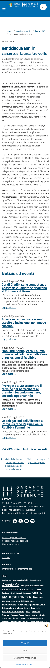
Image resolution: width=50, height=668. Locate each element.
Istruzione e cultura (19, 621)
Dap (4, 596)
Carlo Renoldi (27, 589)
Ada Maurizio (6, 580)
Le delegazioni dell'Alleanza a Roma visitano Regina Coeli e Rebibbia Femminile (22, 424)
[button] (45, 625)
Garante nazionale (10, 544)
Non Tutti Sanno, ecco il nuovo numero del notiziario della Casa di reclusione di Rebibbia (24, 354)
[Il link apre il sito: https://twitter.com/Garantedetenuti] (20, 521)
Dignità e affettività (20, 597)
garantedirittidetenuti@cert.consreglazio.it (26, 513)
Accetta (25, 642)
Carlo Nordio (15, 589)
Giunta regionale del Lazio (14, 537)
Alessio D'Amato (35, 580)
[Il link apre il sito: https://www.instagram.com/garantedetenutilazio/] (32, 521)
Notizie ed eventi (23, 31)
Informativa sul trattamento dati (17, 568)
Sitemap (6, 557)
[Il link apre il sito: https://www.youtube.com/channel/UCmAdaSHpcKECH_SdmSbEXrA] (26, 521)
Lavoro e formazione (38, 621)
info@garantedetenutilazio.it (21, 509)
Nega (25, 650)
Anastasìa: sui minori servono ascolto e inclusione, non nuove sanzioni (24, 322)
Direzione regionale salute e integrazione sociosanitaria (22, 600)
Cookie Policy (21, 664)
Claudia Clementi (16, 593)
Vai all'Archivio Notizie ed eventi (24, 449)
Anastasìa (10, 584)
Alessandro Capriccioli (20, 580)
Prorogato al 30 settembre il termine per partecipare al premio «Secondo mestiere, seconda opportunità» (22, 390)
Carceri (5, 589)
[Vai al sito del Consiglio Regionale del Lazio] (14, 5)
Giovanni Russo (19, 618)
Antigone (25, 585)
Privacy (29, 664)
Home (8, 31)
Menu (3, 10)
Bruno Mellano (36, 585)
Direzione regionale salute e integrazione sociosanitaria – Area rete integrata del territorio (23, 608)
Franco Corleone (31, 615)
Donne (28, 611)
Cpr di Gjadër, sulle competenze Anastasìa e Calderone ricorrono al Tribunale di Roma (24, 288)
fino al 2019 (40, 31)
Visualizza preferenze (25, 658)
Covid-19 (37, 593)
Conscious (27, 593)
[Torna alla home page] (30, 5)
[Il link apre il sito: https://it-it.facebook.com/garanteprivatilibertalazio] (15, 521)
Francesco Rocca (17, 614)
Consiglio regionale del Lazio (15, 540)
